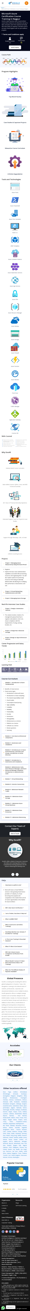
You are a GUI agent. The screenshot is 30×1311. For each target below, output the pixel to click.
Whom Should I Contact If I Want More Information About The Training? (15, 962)
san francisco (7, 1151)
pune (25, 1117)
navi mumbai (22, 1115)
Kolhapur (17, 1109)
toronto (5, 1155)
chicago (20, 1131)
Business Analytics (18, 1269)
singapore (14, 1153)
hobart (8, 1135)
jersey (25, 1137)
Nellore (13, 1117)
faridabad (24, 1102)
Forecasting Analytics (8, 1248)
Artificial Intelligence (8, 1238)
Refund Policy (6, 1228)
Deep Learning (12, 1267)
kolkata (25, 1111)
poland (5, 1149)
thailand (24, 1153)
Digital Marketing (20, 1252)
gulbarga (18, 1104)
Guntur (10, 1106)
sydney (9, 1153)
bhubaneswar (13, 1098)
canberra (14, 1131)
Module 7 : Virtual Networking (14, 779)
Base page (7, 1092)
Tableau (20, 1267)
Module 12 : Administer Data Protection (13, 811)
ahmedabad (23, 1092)
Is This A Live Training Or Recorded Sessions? (15, 940)
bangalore (19, 1096)
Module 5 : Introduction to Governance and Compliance (13, 761)
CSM (15, 1275)
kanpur (15, 1111)
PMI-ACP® (23, 1273)
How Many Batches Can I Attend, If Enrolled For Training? (15, 932)
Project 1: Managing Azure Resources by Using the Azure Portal (15, 563)
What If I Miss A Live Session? (13, 946)
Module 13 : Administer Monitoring (15, 817)
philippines (15, 1147)
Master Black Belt (7, 1264)
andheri (15, 1092)
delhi (11, 1102)
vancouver (24, 1155)
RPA (3, 1254)
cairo (4, 1131)
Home (2, 7)
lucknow (5, 1113)
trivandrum (19, 1121)
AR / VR (4, 1240)
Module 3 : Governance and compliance (13, 743)
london (21, 1139)
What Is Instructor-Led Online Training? (14, 925)
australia (17, 1127)
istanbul (16, 1137)
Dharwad (5, 1102)
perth (10, 1147)
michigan (24, 1141)
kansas (5, 1139)
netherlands (17, 1143)
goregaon (12, 1104)
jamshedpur (6, 1108)
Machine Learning (20, 1238)
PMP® (16, 1273)
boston (18, 1129)
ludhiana (11, 1113)
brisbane (24, 1129)
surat (25, 1119)
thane (11, 1121)
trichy (4, 1121)
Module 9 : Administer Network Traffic (14, 790)
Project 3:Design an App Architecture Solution (16, 638)
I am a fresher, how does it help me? (16, 913)
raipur (4, 1119)
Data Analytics (6, 1271)
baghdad (24, 1127)
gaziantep (18, 1133)
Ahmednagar (6, 1094)
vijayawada (12, 1123)
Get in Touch (15, 834)
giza (4, 1135)
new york (24, 1143)
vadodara (5, 1123)
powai (21, 1117)
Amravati (15, 1094)
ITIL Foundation (21, 1277)
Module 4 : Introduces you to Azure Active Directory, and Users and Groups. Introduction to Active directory (15, 752)
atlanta (11, 1127)
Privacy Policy (20, 1226)
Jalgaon (13, 1108)
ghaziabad (6, 1104)
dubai (8, 1133)
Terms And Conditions (8, 1226)
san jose (15, 1151)
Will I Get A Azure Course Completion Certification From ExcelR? (14, 953)
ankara (5, 1127)
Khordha (12, 1109)
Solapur (20, 1119)
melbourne (17, 1141)
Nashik (8, 1117)
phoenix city (23, 1147)
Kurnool (5, 1111)
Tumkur (24, 1121)
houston (24, 1135)
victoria (10, 1157)
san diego (24, 1149)
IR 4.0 (8, 1240)
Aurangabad (6, 1096)
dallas (25, 1131)
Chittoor (24, 1100)
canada (9, 1131)
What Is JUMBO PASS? (11, 919)
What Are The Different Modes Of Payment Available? (15, 970)
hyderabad (16, 1106)
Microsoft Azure (6, 1256)
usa (9, 1155)
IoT (13, 1240)
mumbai (11, 1115)
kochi (19, 1111)
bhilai (25, 1096)
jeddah (20, 1137)
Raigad (10, 1119)
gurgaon (24, 1104)
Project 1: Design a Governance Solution (14, 609)
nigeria (25, 1145)
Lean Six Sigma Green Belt (9, 1260)
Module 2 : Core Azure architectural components (15, 736)
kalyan (10, 1111)
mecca (11, 1141)
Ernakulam (17, 1102)
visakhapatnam (20, 1123)
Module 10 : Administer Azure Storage (13, 797)
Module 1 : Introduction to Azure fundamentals (14, 683)
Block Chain (18, 1240)
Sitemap (13, 1228)
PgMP (10, 1275)
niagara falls (17, 1145)
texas (19, 1153)
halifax (19, 1135)
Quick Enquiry (15, 47)
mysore (5, 1115)
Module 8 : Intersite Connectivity (14, 784)
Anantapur (24, 1094)
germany (24, 1133)
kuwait (15, 1139)
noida (4, 1117)
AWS (6, 1254)
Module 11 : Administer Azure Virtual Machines (13, 804)
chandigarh (24, 1098)
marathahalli (18, 1113)
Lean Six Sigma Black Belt (9, 1262)
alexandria (18, 1125)
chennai (11, 1100)
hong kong (14, 1135)
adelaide (12, 1125)
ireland (11, 1137)
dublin (12, 1133)
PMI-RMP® (5, 1275)
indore (21, 1106)
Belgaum (13, 1096)
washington (16, 1157)
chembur (5, 1100)
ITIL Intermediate (7, 1279)
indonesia (5, 1137)
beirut (13, 1129)
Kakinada (18, 1108)
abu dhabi (6, 1125)
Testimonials (21, 40)
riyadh (18, 1149)
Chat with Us (10, 1307)
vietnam (5, 1157)
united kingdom (15, 1155)
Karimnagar (6, 1109)
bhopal (5, 1098)
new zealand (7, 1145)
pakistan (5, 1147)
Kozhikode (24, 1109)
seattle (21, 1151)
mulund (25, 1113)
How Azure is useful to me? (13, 885)
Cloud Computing (14, 1254)
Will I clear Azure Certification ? (14, 908)
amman (24, 1125)
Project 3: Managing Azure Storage (15, 598)
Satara (15, 1119)
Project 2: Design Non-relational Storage (14, 631)
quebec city (11, 1149)
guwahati (5, 1106)
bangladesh (6, 1129)
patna (17, 1117)
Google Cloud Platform (19, 1256)
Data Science (20, 1271)
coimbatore (18, 1100)
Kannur (25, 1108)
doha (4, 1133)
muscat (11, 1143)
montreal (5, 1143)
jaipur (25, 1106)
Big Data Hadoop (7, 1269)
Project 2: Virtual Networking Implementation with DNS (13, 592)
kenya (10, 1139)
